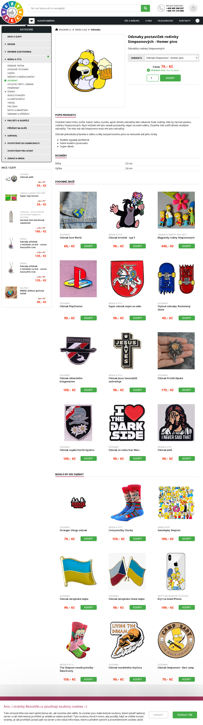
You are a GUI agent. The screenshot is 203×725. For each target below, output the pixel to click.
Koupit (170, 78)
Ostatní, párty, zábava (20, 84)
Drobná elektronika (19, 51)
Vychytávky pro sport (20, 150)
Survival (12, 135)
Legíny (11, 73)
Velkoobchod (165, 20)
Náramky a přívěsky (18, 113)
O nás (148, 20)
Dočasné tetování (17, 69)
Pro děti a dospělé (18, 120)
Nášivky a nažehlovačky (20, 76)
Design (11, 44)
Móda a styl (14, 59)
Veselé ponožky (16, 95)
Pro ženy (12, 106)
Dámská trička (15, 65)
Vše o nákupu (131, 20)
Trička (11, 102)
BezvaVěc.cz (65, 29)
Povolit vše (184, 715)
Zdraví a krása (16, 158)
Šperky (11, 91)
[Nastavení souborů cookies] (197, 20)
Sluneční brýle (16, 99)
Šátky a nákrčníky (17, 110)
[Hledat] (145, 8)
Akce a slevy (14, 36)
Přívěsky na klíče (17, 128)
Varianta (136, 58)
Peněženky (13, 87)
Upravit (158, 715)
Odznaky (12, 80)
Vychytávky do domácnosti (23, 143)
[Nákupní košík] (193, 8)
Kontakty (185, 20)
